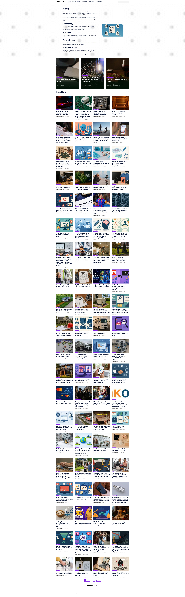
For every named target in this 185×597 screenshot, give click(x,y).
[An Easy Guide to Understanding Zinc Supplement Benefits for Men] (64, 513)
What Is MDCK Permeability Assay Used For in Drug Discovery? (120, 163)
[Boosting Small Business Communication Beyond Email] (101, 564)
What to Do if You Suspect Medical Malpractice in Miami (83, 258)
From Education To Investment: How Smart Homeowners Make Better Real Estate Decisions (119, 475)
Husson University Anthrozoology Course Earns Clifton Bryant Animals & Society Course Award (101, 548)
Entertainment (73, 54)
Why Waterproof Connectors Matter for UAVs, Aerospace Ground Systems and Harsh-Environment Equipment (120, 500)
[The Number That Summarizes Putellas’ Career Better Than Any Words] (101, 200)
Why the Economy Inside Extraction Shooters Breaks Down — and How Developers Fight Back (120, 548)
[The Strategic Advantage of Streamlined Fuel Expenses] (64, 564)
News (76, 352)
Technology (84, 54)
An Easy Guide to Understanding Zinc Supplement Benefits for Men (63, 524)
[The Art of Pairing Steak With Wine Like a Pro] (117, 73)
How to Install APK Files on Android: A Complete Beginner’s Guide (101, 380)
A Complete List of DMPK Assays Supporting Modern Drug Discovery (101, 163)
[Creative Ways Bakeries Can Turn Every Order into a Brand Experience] (101, 418)
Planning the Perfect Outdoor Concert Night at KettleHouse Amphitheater (90, 79)
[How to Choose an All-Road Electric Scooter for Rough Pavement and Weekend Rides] (101, 129)
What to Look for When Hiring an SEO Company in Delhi (63, 234)
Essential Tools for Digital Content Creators (100, 186)
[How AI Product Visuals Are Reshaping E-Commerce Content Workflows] (101, 346)
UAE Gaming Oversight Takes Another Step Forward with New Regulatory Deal (101, 474)
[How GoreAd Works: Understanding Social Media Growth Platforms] (64, 489)
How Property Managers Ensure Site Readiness (63, 355)
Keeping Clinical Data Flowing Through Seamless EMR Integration (64, 427)
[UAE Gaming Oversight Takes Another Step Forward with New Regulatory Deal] (101, 465)
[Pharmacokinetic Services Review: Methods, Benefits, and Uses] (83, 153)
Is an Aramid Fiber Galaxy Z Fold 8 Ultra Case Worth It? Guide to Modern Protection (101, 499)
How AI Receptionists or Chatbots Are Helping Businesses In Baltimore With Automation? (82, 235)
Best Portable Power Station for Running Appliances (64, 186)
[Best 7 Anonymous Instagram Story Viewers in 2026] (120, 323)
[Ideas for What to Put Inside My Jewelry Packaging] (120, 440)
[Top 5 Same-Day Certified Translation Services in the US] (83, 276)
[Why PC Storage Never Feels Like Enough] (67, 73)
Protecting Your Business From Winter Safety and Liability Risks (63, 450)
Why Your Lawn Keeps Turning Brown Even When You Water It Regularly (119, 259)
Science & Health (79, 54)
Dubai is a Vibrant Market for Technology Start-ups (83, 138)
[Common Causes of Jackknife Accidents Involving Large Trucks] (83, 346)
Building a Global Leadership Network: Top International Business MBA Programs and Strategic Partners (83, 451)
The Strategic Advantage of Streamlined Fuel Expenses (64, 572)
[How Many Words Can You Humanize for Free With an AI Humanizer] (120, 564)
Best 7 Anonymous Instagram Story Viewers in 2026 (120, 333)
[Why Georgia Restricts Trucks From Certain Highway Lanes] (83, 418)
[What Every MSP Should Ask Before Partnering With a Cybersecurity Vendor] (120, 371)
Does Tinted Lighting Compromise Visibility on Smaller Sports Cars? (63, 113)
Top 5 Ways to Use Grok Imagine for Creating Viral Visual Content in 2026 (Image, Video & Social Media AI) (83, 549)
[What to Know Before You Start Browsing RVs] (101, 323)
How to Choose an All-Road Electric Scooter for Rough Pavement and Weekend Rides (101, 140)
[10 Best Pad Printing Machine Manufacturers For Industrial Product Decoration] (120, 346)
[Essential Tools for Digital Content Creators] (101, 178)
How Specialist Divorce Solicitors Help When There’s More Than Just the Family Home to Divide (120, 404)
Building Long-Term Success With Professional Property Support (83, 474)
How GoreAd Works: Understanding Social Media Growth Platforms (64, 499)
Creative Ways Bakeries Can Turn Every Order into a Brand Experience (101, 427)
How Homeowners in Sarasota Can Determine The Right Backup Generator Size (101, 310)
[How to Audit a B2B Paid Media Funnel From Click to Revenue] (64, 538)
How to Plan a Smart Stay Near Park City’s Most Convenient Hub (100, 450)
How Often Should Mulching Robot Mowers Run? (64, 310)
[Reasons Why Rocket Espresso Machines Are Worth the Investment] (101, 103)
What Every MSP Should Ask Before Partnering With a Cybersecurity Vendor (120, 380)
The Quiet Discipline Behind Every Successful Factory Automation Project (120, 210)
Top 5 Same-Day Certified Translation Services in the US (82, 286)
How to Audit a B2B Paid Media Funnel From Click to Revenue (64, 547)
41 (94, 580)
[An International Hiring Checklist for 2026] (120, 418)
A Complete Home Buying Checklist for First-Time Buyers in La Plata (82, 310)
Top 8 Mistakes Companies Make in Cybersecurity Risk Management (64, 210)
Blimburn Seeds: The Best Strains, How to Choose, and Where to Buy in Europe (83, 187)
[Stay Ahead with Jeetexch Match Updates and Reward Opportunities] (83, 513)
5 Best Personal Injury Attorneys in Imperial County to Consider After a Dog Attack (64, 164)
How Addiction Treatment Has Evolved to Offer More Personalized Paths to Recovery (119, 235)
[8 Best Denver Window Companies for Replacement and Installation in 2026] (64, 371)
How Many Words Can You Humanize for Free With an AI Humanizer (120, 573)
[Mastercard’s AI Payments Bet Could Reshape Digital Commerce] (64, 393)
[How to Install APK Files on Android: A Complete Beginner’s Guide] (101, 371)
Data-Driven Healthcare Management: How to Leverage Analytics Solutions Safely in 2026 (63, 475)
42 (96, 580)
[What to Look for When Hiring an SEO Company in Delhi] (64, 225)
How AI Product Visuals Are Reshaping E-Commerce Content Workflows (101, 356)
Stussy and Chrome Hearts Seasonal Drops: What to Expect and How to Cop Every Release (82, 404)
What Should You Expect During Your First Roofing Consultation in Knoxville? (64, 333)
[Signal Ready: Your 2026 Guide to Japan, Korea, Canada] (64, 276)
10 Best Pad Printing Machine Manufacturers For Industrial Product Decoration (120, 357)
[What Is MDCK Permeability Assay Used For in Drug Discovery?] (120, 153)
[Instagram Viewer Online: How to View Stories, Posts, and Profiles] (120, 129)
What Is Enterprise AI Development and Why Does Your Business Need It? (101, 403)
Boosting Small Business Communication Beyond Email (100, 573)
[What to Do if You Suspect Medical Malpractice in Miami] (83, 249)
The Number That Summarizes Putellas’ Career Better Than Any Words (100, 211)
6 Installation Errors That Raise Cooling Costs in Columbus (82, 333)
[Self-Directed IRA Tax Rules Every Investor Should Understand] (83, 200)
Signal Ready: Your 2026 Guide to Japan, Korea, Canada (63, 286)
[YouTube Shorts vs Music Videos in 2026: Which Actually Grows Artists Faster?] (120, 276)
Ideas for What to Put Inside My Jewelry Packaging (120, 449)
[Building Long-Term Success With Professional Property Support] (83, 465)
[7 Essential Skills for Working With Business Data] (83, 489)
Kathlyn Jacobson (61, 86)
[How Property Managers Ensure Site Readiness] (64, 346)
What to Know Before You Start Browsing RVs (100, 332)
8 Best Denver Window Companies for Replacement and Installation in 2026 (64, 380)
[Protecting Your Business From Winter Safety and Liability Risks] (64, 440)
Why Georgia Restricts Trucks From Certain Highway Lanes (81, 427)
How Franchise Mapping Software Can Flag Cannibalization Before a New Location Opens (63, 140)
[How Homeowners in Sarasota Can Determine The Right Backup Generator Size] (101, 301)
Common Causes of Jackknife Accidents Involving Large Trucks (81, 356)
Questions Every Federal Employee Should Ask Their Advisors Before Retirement (120, 310)
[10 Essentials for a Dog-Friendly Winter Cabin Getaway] (120, 513)
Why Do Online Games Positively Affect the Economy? (99, 523)
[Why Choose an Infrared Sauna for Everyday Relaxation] (120, 103)
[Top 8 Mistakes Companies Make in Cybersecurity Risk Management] (64, 200)
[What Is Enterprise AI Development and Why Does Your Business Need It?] (101, 393)
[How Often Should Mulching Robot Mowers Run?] (64, 301)
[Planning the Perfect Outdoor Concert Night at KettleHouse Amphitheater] (92, 73)
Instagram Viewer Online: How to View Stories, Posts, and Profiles (120, 139)
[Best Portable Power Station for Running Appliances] (64, 178)
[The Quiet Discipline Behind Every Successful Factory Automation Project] (120, 200)
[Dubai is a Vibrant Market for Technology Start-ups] (83, 129)
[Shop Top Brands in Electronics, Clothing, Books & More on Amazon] (120, 178)
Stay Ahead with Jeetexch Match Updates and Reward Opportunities (83, 523)
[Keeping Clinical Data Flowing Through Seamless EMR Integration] (64, 418)
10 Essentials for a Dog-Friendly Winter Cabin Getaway (119, 523)
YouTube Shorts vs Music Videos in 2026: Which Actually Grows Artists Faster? (119, 287)
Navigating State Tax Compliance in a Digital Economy (81, 573)
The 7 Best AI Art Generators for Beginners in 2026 (83, 379)
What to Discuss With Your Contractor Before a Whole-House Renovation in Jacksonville (101, 260)
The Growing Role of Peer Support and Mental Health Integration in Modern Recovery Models (101, 235)
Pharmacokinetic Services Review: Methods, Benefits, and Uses (83, 163)
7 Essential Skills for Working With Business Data (83, 498)
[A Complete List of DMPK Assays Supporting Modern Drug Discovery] (101, 153)
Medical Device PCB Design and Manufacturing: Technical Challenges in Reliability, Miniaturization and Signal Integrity (83, 115)
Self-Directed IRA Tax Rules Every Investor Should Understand (83, 210)
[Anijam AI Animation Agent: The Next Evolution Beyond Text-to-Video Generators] (101, 276)
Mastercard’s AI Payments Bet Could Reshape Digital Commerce (63, 403)
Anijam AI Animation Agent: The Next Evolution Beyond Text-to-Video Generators (101, 286)
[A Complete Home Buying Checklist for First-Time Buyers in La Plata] (83, 301)
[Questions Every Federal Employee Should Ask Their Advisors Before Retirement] (120, 301)
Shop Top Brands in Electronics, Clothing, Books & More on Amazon (120, 187)
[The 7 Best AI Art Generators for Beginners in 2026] (83, 371)
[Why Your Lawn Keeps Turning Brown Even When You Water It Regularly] (120, 249)
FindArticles (64, 5)
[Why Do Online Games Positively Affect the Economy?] (101, 513)
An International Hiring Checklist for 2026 (118, 427)
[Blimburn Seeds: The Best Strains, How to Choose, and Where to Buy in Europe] (83, 178)
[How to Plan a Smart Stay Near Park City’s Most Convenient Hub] (101, 440)
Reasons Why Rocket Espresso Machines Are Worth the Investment (100, 113)
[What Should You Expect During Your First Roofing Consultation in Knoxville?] (64, 323)
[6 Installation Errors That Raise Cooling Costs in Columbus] (83, 323)
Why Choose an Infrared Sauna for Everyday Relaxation (119, 113)
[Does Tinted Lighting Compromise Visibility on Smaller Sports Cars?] (64, 103)
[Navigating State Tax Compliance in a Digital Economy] (83, 564)
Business (68, 54)
